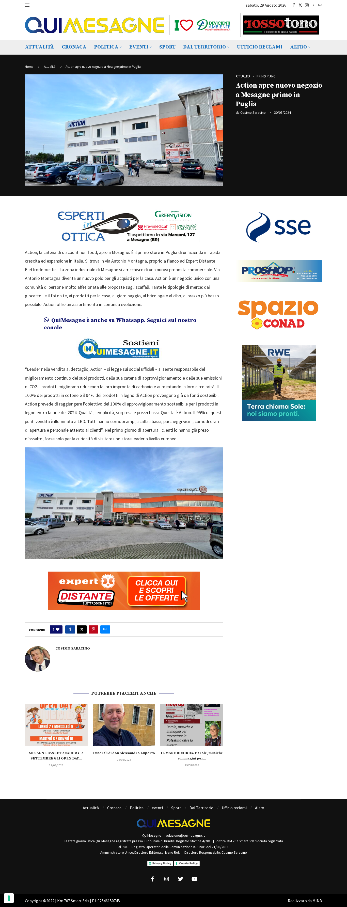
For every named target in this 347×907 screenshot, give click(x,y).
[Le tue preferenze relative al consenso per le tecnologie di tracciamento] (9, 898)
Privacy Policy (161, 863)
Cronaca (74, 47)
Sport (167, 47)
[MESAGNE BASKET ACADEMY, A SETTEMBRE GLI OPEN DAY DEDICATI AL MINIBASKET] (56, 725)
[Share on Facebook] (70, 629)
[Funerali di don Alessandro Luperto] (124, 725)
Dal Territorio (204, 47)
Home (29, 66)
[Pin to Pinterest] (93, 629)
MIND (317, 900)
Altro (298, 47)
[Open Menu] (27, 5)
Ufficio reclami (259, 47)
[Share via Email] (105, 629)
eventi (138, 47)
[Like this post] (57, 629)
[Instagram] (307, 5)
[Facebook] (294, 5)
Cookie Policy (188, 863)
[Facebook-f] (153, 879)
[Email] (320, 5)
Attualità (39, 47)
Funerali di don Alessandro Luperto (124, 753)
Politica (106, 47)
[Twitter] (300, 5)
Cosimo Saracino (253, 112)
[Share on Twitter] (82, 629)
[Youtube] (313, 5)
